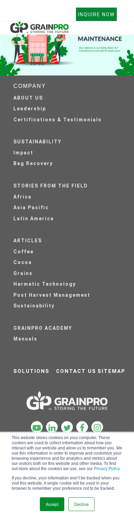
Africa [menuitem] (22, 197)
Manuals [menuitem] (25, 339)
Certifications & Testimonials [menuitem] (57, 119)
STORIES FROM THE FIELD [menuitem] (50, 186)
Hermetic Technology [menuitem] (44, 284)
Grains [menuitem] (23, 273)
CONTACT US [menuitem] (76, 371)
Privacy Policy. (107, 468)
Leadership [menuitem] (29, 108)
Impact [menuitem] (23, 152)
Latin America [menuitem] (33, 218)
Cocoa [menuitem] (22, 262)
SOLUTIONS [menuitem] (31, 371)
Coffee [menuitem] (23, 251)
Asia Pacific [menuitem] (31, 207)
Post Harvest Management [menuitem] (51, 295)
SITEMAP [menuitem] (111, 371)
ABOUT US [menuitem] (28, 98)
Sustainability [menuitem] (34, 305)
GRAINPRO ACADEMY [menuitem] (42, 328)
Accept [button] (52, 504)
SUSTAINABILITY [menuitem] (37, 141)
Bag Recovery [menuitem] (33, 163)
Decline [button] (81, 504)
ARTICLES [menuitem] (27, 240)
